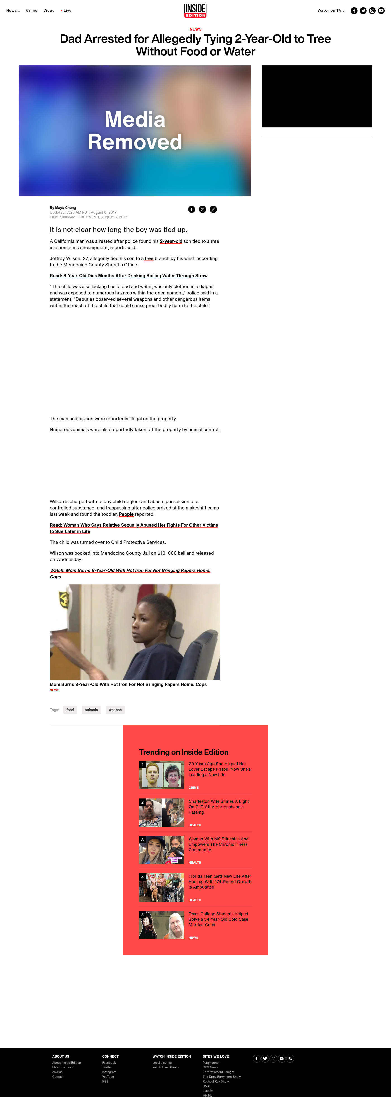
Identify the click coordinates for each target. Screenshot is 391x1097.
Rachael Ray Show (216, 1081)
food (70, 709)
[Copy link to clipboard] (213, 210)
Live (68, 10)
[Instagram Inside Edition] (372, 10)
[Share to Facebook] (192, 210)
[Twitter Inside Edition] (363, 10)
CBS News (210, 1067)
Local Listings (162, 1063)
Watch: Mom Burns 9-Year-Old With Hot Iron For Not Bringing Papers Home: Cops (130, 573)
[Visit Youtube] (282, 1059)
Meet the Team (62, 1067)
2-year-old (171, 241)
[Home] (195, 10)
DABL (207, 1086)
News (11, 10)
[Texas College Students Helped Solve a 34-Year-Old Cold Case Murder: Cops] (195, 925)
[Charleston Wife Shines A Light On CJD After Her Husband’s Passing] (195, 812)
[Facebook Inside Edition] (354, 10)
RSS (105, 1081)
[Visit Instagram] (273, 1059)
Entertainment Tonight (218, 1072)
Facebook (109, 1063)
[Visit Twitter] (265, 1059)
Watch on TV (330, 10)
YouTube (108, 1077)
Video (49, 10)
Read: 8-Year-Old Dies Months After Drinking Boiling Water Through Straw (129, 275)
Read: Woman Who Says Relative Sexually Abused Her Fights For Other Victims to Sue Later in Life (134, 528)
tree (149, 258)
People (126, 514)
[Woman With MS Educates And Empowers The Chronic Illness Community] (195, 850)
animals (91, 709)
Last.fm (208, 1091)
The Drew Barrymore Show (222, 1077)
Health (195, 825)
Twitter (107, 1067)
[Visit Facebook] (257, 1059)
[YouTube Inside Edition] (381, 10)
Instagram (109, 1072)
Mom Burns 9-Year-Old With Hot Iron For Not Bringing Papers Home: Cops (128, 684)
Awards (57, 1072)
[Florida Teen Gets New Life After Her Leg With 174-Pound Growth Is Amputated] (195, 887)
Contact (58, 1077)
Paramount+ (211, 1063)
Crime (32, 10)
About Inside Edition (66, 1063)
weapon (115, 709)
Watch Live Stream (166, 1067)
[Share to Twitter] (202, 210)
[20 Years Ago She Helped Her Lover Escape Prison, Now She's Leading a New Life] (195, 775)
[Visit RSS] (290, 1059)
